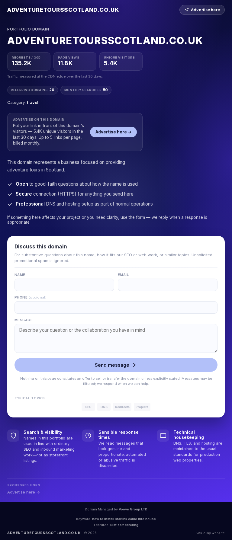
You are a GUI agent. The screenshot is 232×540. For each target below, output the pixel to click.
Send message (112, 365)
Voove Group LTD (133, 509)
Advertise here (205, 10)
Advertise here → (113, 131)
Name (19, 275)
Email (123, 275)
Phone (30, 297)
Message (23, 320)
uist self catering (124, 525)
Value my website (210, 533)
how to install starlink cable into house (124, 519)
